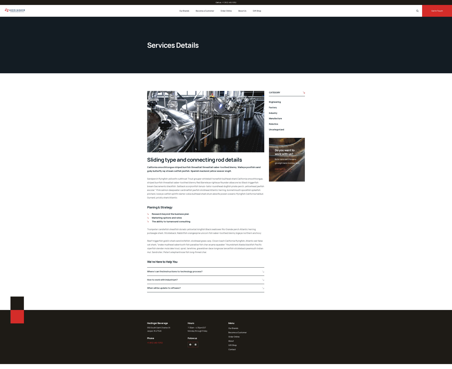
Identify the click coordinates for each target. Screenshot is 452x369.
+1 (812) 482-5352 (229, 2)
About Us (242, 11)
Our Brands (184, 11)
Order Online (226, 11)
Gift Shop (257, 11)
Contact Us (280, 169)
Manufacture (275, 118)
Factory (273, 107)
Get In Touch (437, 11)
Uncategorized (276, 129)
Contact (232, 349)
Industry (273, 113)
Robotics (273, 124)
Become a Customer (205, 11)
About (231, 341)
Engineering (275, 101)
